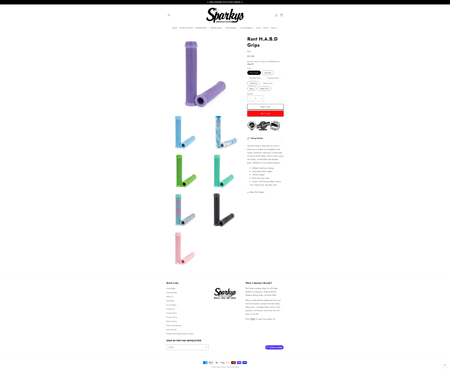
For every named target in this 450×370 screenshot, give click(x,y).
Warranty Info (171, 329)
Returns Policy (171, 321)
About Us (169, 296)
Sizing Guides (171, 292)
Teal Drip (253, 83)
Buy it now (265, 113)
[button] (169, 15)
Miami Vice (269, 83)
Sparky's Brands (221, 367)
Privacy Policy (171, 317)
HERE (252, 319)
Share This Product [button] (257, 192)
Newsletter (170, 301)
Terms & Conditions (173, 325)
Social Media (171, 305)
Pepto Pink (264, 88)
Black (252, 88)
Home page (170, 288)
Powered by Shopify (233, 367)
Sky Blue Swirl (257, 78)
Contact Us (170, 309)
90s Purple (254, 73)
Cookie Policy (171, 313)
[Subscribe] (205, 347)
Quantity (250, 94)
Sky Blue (268, 73)
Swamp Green (274, 78)
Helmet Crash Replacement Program (180, 334)
